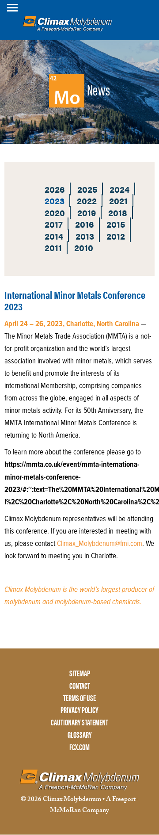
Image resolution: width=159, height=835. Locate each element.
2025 (87, 189)
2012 (115, 235)
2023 (54, 200)
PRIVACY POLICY (79, 710)
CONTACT (79, 686)
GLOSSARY (80, 735)
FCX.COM (79, 747)
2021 (118, 200)
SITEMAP (79, 673)
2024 (119, 189)
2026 (55, 189)
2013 (85, 235)
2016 (84, 223)
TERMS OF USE (79, 698)
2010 (83, 247)
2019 (86, 212)
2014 (54, 235)
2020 (55, 212)
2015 (115, 223)
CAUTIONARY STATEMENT (79, 722)
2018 (117, 212)
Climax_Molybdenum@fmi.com (99, 544)
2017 (54, 223)
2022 (87, 200)
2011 (53, 247)
